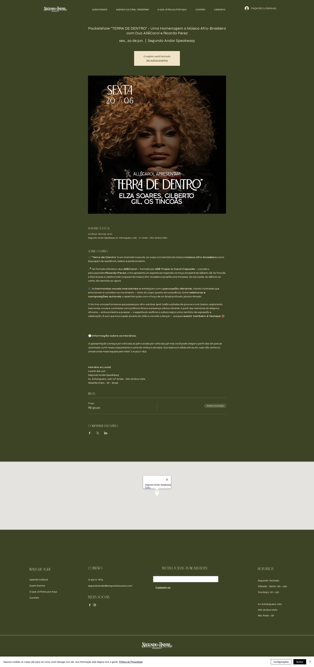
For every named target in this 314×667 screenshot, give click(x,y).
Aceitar (299, 661)
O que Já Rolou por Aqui (43, 591)
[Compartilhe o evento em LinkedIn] (105, 433)
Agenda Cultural (38, 579)
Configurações (281, 661)
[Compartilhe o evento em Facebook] (89, 433)
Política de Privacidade (131, 661)
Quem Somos (37, 585)
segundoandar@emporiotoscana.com (110, 585)
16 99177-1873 (95, 579)
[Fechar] (310, 661)
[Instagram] (94, 605)
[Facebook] (89, 605)
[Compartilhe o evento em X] (97, 433)
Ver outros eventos (157, 60)
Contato (34, 597)
